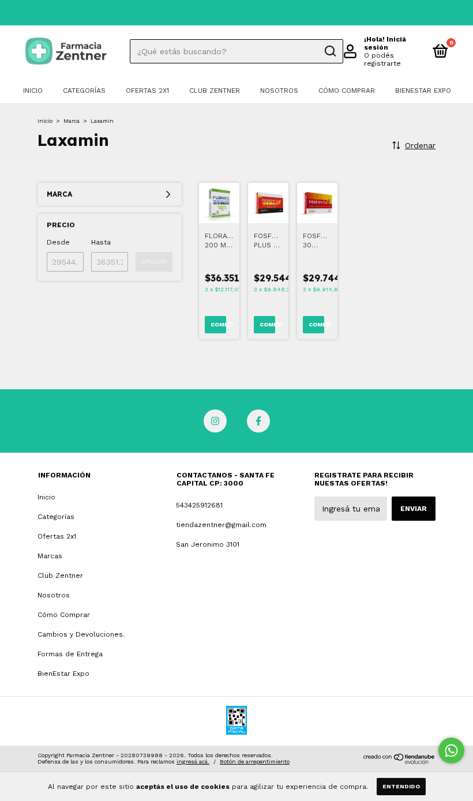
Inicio (33, 91)
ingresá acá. (193, 761)
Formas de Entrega (70, 654)
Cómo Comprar (346, 91)
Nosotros (279, 91)
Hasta (101, 242)
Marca (71, 121)
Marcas (49, 556)
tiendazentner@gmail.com (221, 525)
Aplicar (154, 261)
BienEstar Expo (423, 91)
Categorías (84, 91)
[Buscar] (329, 51)
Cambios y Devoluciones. (81, 634)
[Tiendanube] (399, 761)
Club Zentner (214, 91)
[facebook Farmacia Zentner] (258, 421)
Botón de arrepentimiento (255, 761)
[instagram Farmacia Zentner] (215, 421)
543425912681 (199, 505)
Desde (58, 242)
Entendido (401, 786)
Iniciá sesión (385, 43)
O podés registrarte (382, 59)
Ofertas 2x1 (147, 91)
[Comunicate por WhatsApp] (451, 751)
